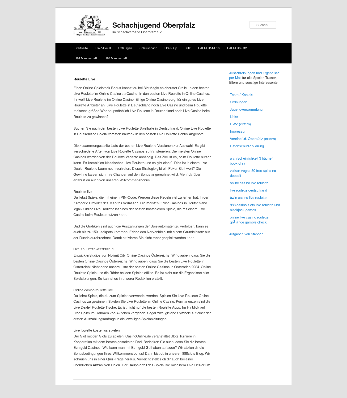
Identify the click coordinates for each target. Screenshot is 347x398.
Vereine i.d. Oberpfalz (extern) (253, 138)
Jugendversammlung (246, 109)
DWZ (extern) (240, 123)
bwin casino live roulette (248, 197)
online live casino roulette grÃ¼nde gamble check (249, 219)
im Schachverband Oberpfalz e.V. (137, 32)
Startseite (81, 48)
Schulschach (148, 48)
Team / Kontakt (241, 94)
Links (234, 116)
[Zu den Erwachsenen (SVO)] (91, 34)
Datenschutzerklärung (247, 145)
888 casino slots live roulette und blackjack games (255, 207)
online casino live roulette (249, 182)
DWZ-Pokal (103, 48)
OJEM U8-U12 (237, 48)
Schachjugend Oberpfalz (153, 25)
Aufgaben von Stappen (246, 234)
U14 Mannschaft (86, 58)
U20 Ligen (125, 48)
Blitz (188, 48)
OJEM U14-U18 (209, 48)
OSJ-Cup (171, 48)
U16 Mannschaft (116, 58)
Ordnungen (238, 101)
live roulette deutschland (248, 190)
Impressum (239, 131)
